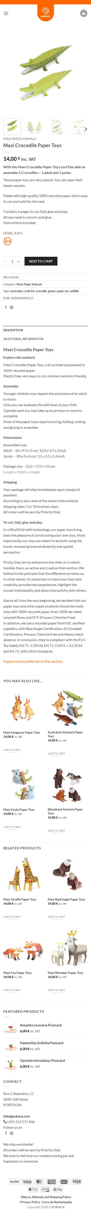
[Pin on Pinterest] (11, 307)
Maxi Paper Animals (19, 139)
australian (16, 291)
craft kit (29, 291)
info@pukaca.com (16, 1116)
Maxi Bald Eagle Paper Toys (66, 899)
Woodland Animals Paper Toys (65, 811)
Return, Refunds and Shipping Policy (46, 1197)
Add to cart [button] (12, 749)
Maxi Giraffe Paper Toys (19, 899)
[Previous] (11, 73)
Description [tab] (13, 330)
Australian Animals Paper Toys (65, 734)
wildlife (74, 291)
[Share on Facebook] (6, 307)
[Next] (80, 73)
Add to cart (41, 261)
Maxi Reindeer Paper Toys (65, 973)
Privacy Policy (31, 1202)
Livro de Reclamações (57, 1202)
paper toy (63, 291)
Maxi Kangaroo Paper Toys (21, 732)
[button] (6, 13)
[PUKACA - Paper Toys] (45, 13)
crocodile (41, 291)
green (51, 291)
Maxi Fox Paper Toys (17, 973)
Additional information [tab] (23, 339)
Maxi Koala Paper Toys (18, 809)
